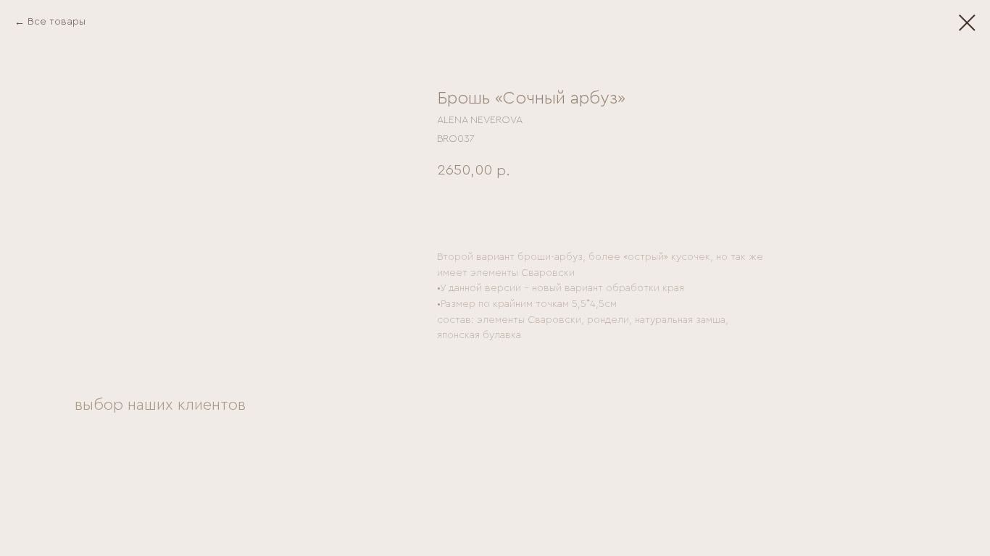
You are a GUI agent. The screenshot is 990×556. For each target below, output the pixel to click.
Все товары (57, 22)
